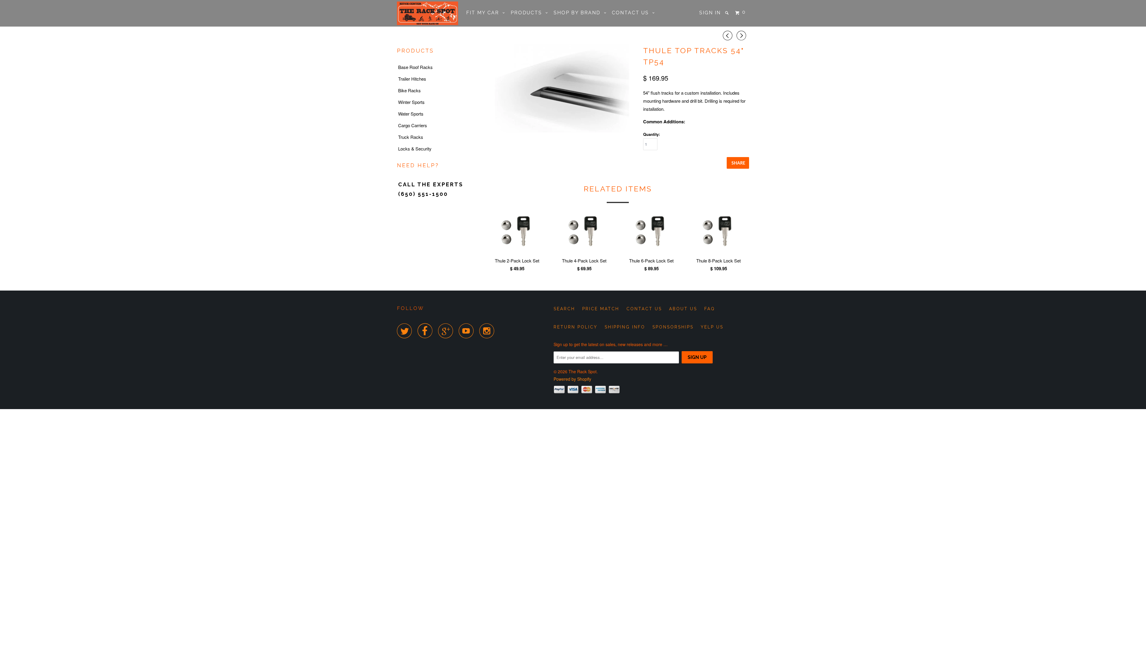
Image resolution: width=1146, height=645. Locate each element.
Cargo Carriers (412, 125)
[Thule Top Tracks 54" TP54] (561, 88)
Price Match (600, 308)
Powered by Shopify (572, 379)
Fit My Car (484, 13)
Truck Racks (410, 137)
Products (528, 13)
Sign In (710, 13)
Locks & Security (415, 148)
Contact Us (632, 13)
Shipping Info (625, 327)
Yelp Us (712, 327)
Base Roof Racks (415, 67)
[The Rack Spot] (427, 13)
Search (564, 308)
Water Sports (410, 113)
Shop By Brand (579, 13)
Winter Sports (411, 102)
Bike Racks (409, 90)
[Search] (727, 12)
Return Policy (575, 327)
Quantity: (651, 134)
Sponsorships (673, 327)
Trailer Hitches (412, 79)
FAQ (709, 308)
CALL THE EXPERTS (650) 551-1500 (430, 189)
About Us (683, 308)
